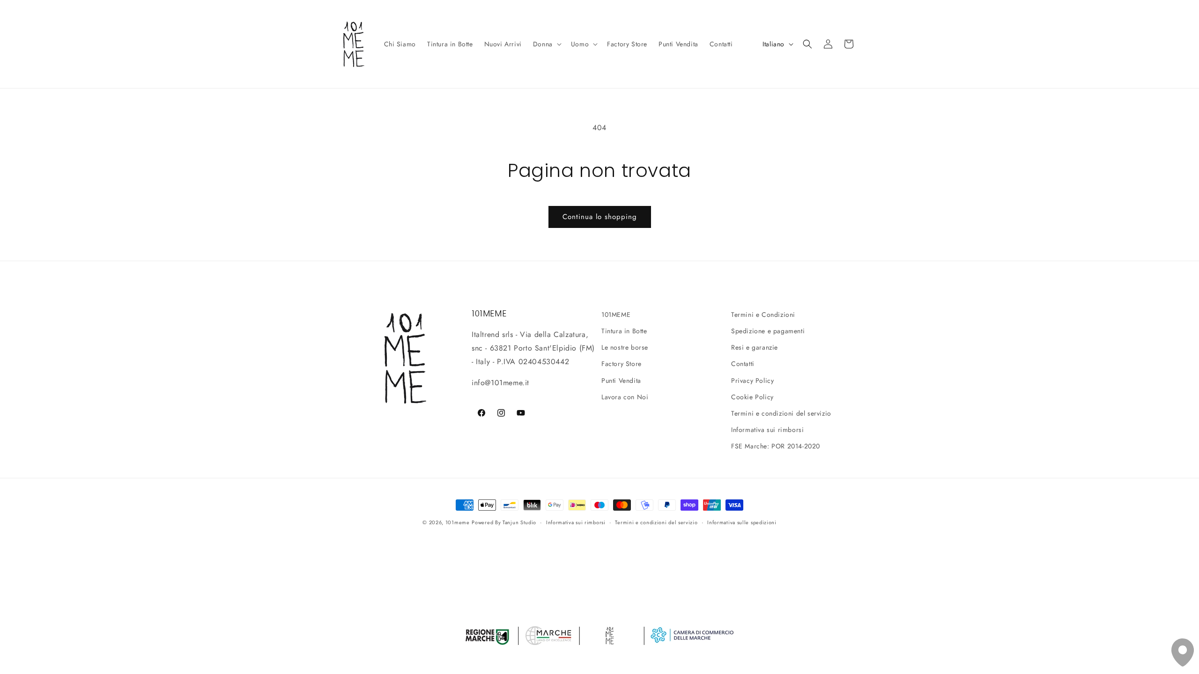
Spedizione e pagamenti (768, 331)
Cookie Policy (752, 397)
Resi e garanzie (754, 347)
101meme (457, 522)
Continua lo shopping (599, 217)
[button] (546, 44)
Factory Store (621, 363)
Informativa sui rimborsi (767, 429)
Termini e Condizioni (763, 314)
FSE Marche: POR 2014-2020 (775, 446)
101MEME (615, 314)
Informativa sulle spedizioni (742, 522)
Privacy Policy (752, 380)
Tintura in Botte (624, 331)
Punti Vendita (621, 380)
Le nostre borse (624, 347)
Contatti (743, 363)
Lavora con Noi (624, 397)
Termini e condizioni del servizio (781, 413)
